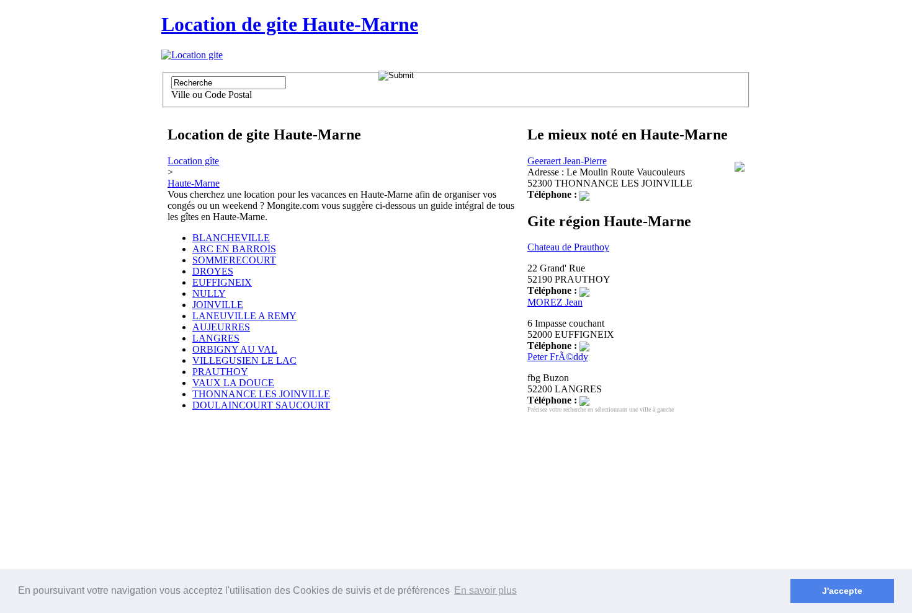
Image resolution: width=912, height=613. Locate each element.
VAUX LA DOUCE (233, 382)
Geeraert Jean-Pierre (567, 161)
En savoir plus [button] (485, 590)
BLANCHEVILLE (231, 237)
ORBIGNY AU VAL (234, 349)
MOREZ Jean (555, 302)
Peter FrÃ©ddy (557, 356)
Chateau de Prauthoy (568, 247)
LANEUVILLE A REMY (244, 316)
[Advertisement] (236, 511)
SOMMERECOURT (234, 260)
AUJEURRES (221, 327)
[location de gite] (192, 55)
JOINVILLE (217, 304)
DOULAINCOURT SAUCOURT (261, 405)
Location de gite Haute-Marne (289, 24)
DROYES (212, 271)
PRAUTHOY (220, 371)
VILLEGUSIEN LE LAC (244, 360)
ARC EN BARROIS (234, 249)
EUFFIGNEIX (222, 282)
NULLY (209, 293)
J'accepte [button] (842, 591)
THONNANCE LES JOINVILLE (261, 394)
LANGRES (215, 338)
